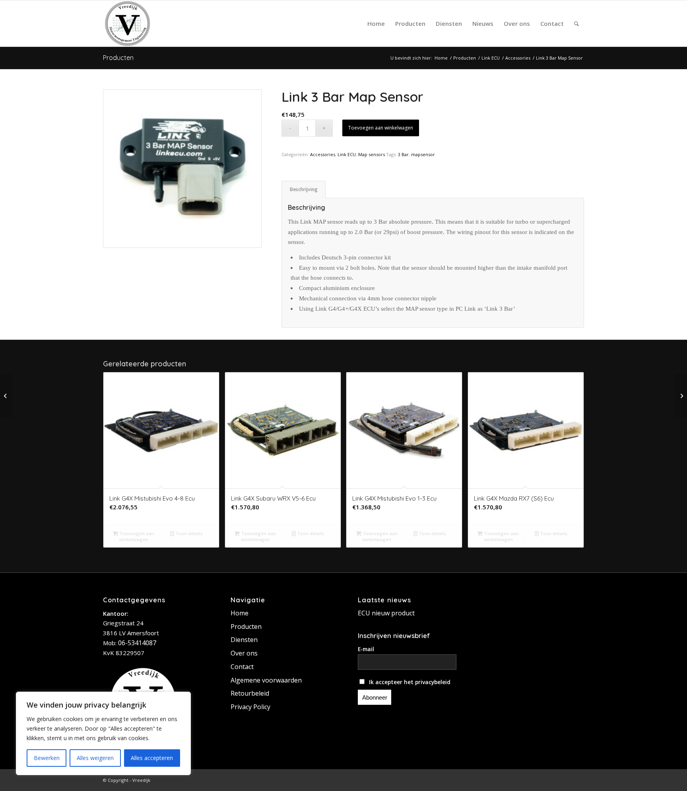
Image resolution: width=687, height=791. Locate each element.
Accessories (322, 154)
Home (239, 613)
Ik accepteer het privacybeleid (408, 682)
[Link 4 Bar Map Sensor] (6, 396)
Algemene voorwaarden (266, 680)
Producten (118, 58)
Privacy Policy (250, 706)
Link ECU (347, 154)
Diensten (244, 639)
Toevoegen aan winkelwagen (380, 127)
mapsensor (423, 154)
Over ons (244, 653)
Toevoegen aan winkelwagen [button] (136, 536)
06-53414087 (137, 642)
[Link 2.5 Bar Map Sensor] (681, 396)
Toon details (188, 533)
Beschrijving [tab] (304, 189)
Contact (242, 666)
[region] (103, 733)
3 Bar (403, 154)
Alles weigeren (95, 758)
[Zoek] (576, 23)
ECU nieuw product (386, 613)
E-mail (366, 649)
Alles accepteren (152, 758)
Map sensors (371, 154)
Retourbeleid (250, 693)
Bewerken (47, 758)
